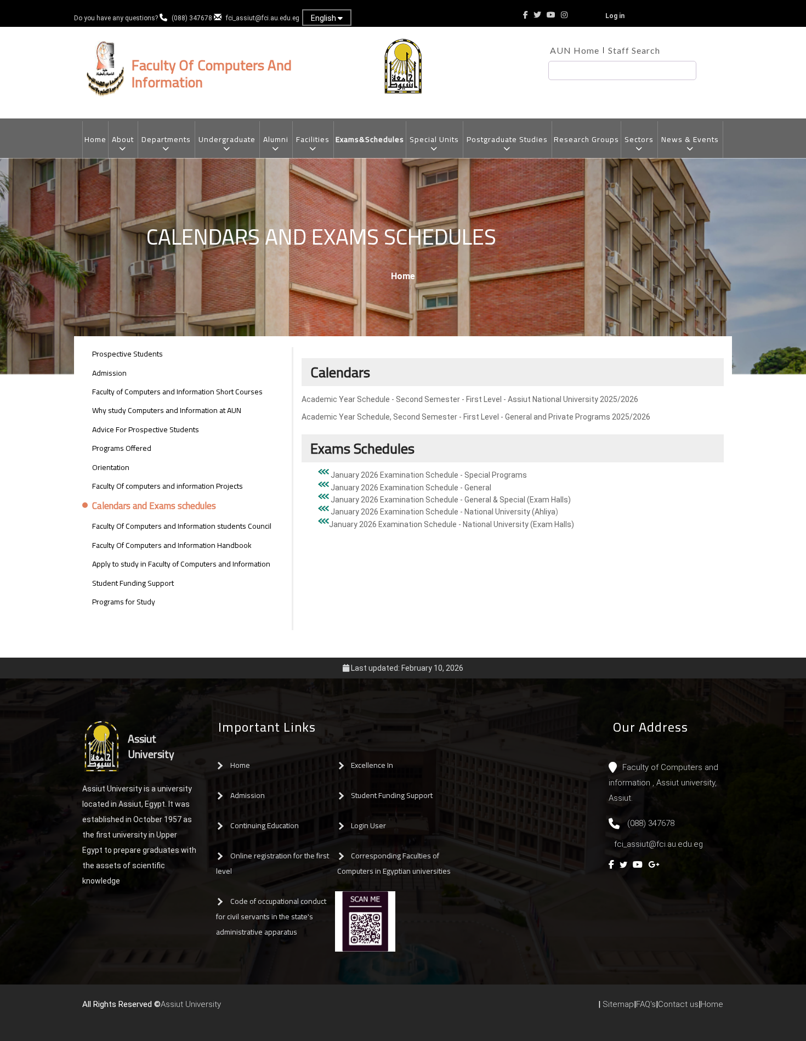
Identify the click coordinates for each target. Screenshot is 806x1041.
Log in (615, 16)
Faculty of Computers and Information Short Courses (177, 391)
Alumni (275, 139)
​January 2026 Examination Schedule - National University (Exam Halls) (451, 524)
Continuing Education (264, 825)
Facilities (313, 139)
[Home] (237, 1008)
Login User (368, 825)
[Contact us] (248, 1008)
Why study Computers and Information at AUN (166, 410)
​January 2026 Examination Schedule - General (411, 487)
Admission (109, 373)
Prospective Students (127, 353)
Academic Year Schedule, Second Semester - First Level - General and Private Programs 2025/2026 (476, 416)
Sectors (639, 139)
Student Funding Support (133, 583)
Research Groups (586, 139)
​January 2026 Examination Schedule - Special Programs (429, 475)
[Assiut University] (226, 1008)
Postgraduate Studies (507, 139)
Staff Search (634, 50)
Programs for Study (123, 601)
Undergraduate (227, 139)
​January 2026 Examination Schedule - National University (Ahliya (443, 511)
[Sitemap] (270, 1008)
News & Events (690, 139)
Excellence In (372, 765)
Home (95, 139)
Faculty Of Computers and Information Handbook (172, 545)
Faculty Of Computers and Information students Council (181, 526)
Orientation (110, 467)
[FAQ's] (259, 1008)
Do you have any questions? (117, 18)
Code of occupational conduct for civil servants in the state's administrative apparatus (271, 916)
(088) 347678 (192, 18)
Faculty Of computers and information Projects (167, 486)
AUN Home (574, 50)
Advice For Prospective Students (145, 429)
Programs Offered (121, 448)
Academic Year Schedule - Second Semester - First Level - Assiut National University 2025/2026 (470, 399)
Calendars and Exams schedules (154, 506)
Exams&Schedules (370, 139)
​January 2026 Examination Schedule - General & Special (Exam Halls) (451, 499)
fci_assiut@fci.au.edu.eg (262, 18)
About (123, 139)
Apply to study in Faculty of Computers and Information (181, 563)
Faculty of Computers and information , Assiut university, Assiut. (663, 782)
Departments (166, 139)
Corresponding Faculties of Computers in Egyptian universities (394, 863)
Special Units (434, 139)
